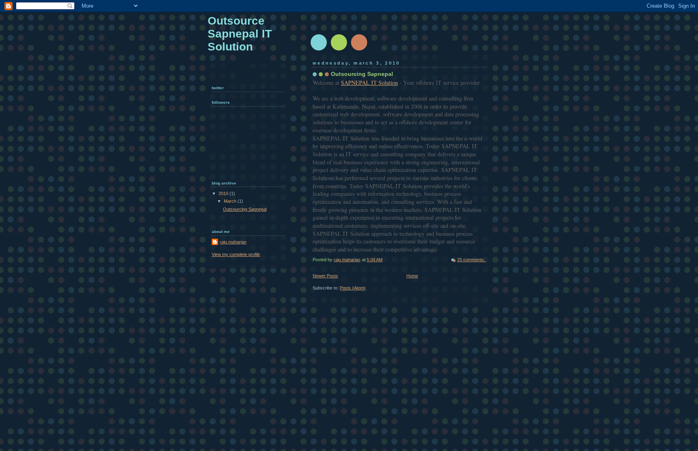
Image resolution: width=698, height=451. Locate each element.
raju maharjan (233, 241)
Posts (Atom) (353, 287)
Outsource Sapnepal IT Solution (240, 34)
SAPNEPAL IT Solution (369, 82)
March (231, 201)
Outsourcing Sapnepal (362, 74)
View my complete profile (236, 254)
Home (412, 275)
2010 (224, 193)
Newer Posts (325, 275)
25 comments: (471, 259)
